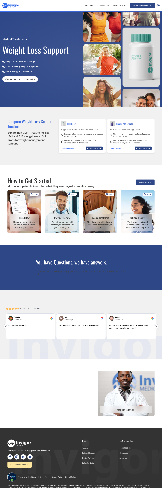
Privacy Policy (43, 477)
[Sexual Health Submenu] (125, 5)
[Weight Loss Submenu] (95, 5)
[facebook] (10, 457)
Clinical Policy (70, 477)
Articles (85, 448)
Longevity (103, 5)
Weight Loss (88, 5)
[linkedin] (23, 457)
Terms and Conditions (27, 477)
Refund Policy (57, 477)
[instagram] (16, 457)
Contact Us (124, 453)
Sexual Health (118, 5)
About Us (123, 458)
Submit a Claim (88, 463)
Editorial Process (88, 453)
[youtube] (30, 457)
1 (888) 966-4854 (126, 448)
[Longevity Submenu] (108, 5)
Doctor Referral (88, 458)
